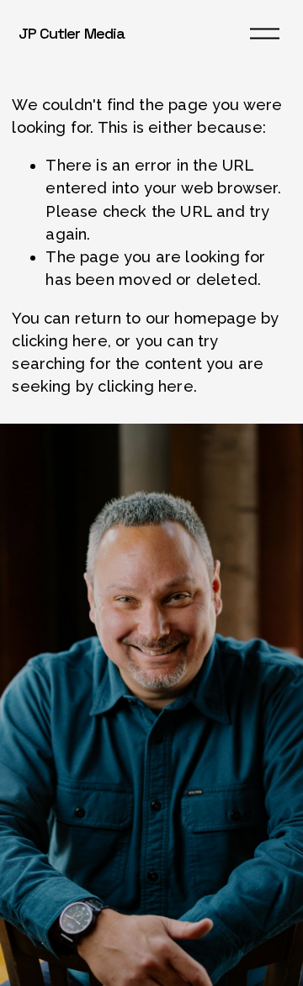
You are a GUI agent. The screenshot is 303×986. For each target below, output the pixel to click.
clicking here (59, 341)
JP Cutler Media (72, 33)
